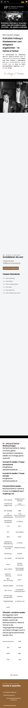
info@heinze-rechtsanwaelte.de (11, 263)
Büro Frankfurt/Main (12, 284)
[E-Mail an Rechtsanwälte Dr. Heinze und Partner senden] (5, 1)
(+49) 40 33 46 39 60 (8, 261)
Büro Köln (9, 287)
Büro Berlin (9, 281)
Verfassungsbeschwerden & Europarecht (13, 699)
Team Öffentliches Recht (9, 705)
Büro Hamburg (10, 278)
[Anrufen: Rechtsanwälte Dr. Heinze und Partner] (8, 1)
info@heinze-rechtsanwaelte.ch (10, 479)
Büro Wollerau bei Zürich (13, 293)
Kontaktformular (10, 268)
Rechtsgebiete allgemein (9, 692)
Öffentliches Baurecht (9, 695)
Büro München (10, 290)
